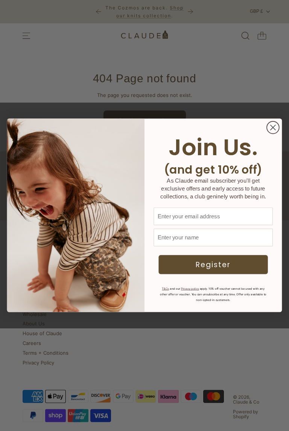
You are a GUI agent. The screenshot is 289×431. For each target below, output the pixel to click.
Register (213, 265)
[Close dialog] (273, 127)
